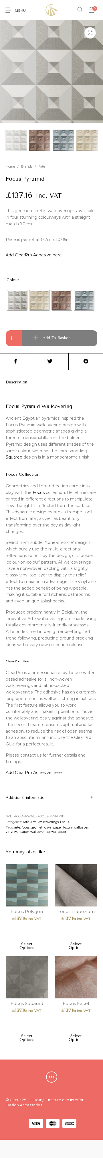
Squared (14, 457)
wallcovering (40, 832)
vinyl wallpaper (17, 832)
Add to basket (56, 338)
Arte (42, 166)
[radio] (17, 300)
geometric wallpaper (46, 827)
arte (17, 827)
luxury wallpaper (75, 827)
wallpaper (58, 832)
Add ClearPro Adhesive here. (34, 255)
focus (25, 827)
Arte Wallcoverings (44, 822)
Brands (26, 166)
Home (10, 166)
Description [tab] (16, 382)
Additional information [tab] (26, 797)
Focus (39, 492)
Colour (13, 280)
